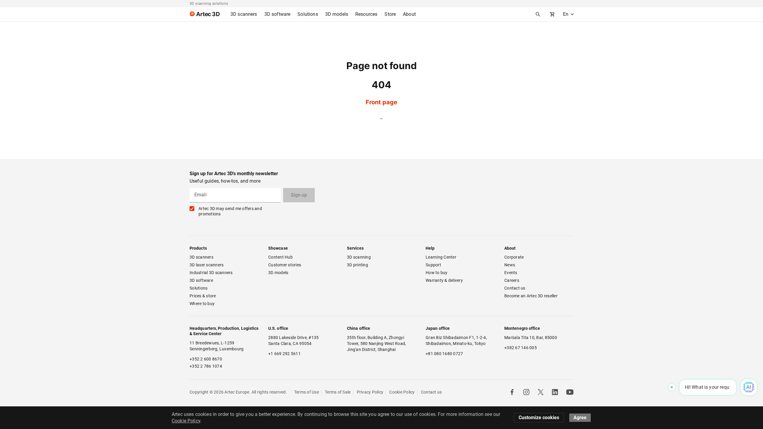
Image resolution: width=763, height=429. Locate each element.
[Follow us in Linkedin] (555, 392)
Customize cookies (539, 417)
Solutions (198, 288)
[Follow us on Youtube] (569, 392)
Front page (381, 102)
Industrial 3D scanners (211, 272)
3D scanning (359, 257)
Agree (580, 417)
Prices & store (203, 295)
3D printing (357, 264)
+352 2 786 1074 (206, 366)
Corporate (514, 257)
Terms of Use (306, 392)
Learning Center (441, 257)
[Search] (538, 14)
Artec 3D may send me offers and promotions (230, 211)
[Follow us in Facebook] (512, 392)
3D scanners (201, 257)
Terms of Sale (338, 392)
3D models (278, 272)
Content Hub (280, 257)
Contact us (514, 288)
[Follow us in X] (541, 392)
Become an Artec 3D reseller (531, 295)
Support (433, 264)
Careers (511, 280)
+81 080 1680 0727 (444, 353)
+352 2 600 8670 (206, 359)
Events (510, 272)
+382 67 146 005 (520, 347)
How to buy (437, 272)
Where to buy (202, 303)
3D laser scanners (207, 264)
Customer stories (284, 264)
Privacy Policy (370, 392)
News (509, 264)
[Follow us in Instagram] (526, 392)
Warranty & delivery (444, 280)
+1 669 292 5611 (284, 353)
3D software (201, 280)
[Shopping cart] (552, 14)
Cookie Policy (402, 392)
